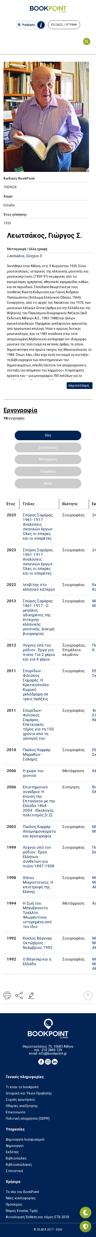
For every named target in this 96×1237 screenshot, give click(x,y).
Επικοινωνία (15, 1112)
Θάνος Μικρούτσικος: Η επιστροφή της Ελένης (38, 884)
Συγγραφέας (48, 447)
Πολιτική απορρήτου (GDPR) (28, 1119)
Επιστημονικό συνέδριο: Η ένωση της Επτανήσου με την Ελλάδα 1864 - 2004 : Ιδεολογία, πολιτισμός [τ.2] (39, 801)
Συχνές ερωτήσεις (20, 1100)
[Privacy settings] (85, 1226)
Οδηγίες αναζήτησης (22, 1106)
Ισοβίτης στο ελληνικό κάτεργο (39, 587)
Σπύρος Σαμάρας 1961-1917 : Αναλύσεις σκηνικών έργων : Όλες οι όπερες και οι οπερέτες (38, 527)
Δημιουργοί (15, 1146)
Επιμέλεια (48, 471)
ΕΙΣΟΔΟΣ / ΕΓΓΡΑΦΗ (64, 24)
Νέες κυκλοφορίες (21, 1198)
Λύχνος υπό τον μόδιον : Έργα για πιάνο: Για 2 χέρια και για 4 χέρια (39, 652)
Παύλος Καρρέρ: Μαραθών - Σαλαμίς (37, 754)
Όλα (48, 435)
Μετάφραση (48, 459)
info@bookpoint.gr (53, 1054)
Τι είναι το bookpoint (22, 1087)
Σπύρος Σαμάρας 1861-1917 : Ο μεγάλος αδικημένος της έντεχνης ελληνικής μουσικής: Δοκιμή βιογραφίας (38, 617)
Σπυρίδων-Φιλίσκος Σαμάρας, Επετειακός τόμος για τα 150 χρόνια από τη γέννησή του (38, 724)
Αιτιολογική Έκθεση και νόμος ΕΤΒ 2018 (37, 1217)
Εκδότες (12, 1152)
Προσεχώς (14, 1204)
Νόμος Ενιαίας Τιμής (22, 1211)
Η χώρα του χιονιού (33, 773)
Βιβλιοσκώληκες (19, 1165)
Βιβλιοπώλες (16, 1158)
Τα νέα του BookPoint (22, 1192)
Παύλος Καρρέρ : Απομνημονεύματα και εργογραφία (39, 831)
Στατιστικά (14, 1171)
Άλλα (48, 483)
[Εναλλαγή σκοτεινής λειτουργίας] (85, 1212)
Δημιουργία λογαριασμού (25, 1140)
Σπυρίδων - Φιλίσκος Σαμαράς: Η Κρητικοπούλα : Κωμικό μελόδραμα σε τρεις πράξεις (37, 684)
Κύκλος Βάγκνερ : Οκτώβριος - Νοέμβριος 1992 (38, 943)
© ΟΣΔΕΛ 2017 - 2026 (48, 1229)
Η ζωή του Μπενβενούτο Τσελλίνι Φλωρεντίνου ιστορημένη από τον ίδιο (37, 915)
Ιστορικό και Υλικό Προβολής (29, 1093)
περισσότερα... (79, 386)
